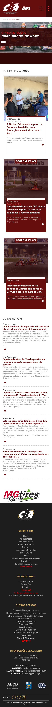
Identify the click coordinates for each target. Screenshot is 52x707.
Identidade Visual (26, 542)
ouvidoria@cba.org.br (31, 668)
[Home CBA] (11, 8)
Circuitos (26, 587)
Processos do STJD (26, 619)
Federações (26, 585)
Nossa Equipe (26, 553)
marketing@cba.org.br (31, 674)
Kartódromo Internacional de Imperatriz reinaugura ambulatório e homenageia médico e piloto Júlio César (26, 454)
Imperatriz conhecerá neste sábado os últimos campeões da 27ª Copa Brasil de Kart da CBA (25, 289)
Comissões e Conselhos (26, 550)
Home (4, 19)
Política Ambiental (26, 545)
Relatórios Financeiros (26, 622)
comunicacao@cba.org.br (35, 671)
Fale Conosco (26, 567)
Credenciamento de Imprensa (26, 633)
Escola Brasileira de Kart (26, 630)
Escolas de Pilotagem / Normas (26, 611)
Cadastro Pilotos (26, 627)
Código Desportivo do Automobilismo (26, 596)
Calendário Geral (26, 582)
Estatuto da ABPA (26, 624)
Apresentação (26, 539)
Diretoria (26, 547)
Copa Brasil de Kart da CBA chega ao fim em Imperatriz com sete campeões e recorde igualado (26, 210)
